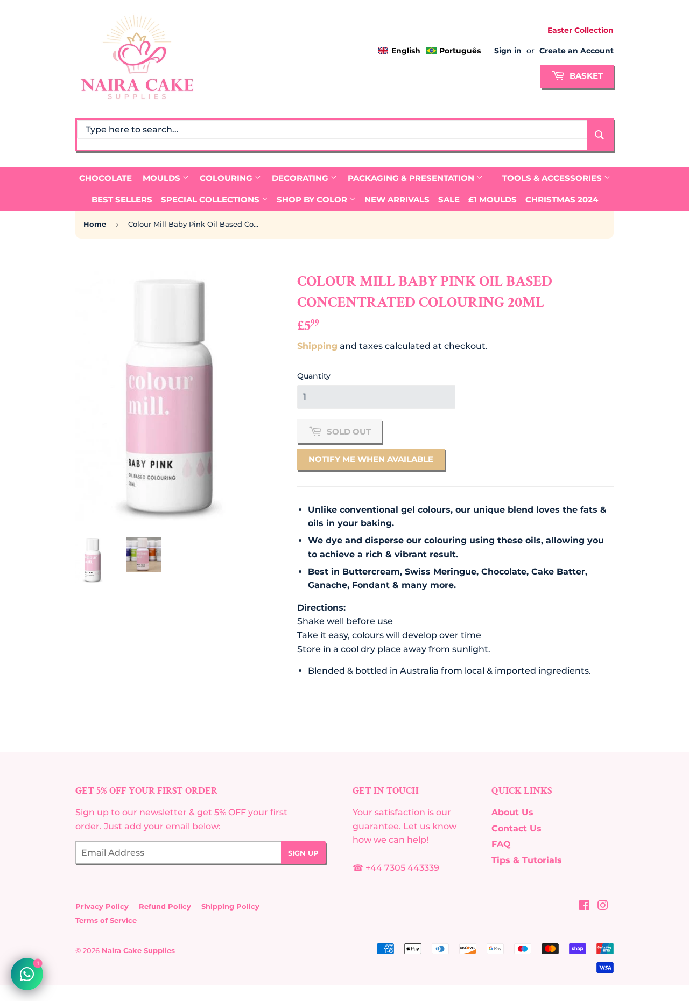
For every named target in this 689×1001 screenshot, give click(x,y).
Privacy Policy (102, 906)
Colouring (227, 178)
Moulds (162, 178)
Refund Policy (165, 906)
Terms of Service (106, 920)
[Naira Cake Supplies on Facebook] (584, 906)
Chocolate (105, 178)
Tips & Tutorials (526, 860)
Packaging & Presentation (412, 178)
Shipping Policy (230, 906)
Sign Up (303, 853)
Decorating (301, 178)
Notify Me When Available (370, 459)
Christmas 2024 (561, 199)
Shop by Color (313, 199)
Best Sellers (122, 199)
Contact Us (516, 828)
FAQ (501, 844)
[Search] (599, 135)
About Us (512, 812)
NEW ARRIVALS (397, 199)
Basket (585, 76)
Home (94, 224)
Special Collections (211, 199)
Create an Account (576, 50)
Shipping (317, 346)
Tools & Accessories (553, 178)
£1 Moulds (492, 199)
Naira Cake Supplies (138, 950)
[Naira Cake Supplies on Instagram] (602, 906)
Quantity (314, 376)
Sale (449, 199)
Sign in (508, 50)
